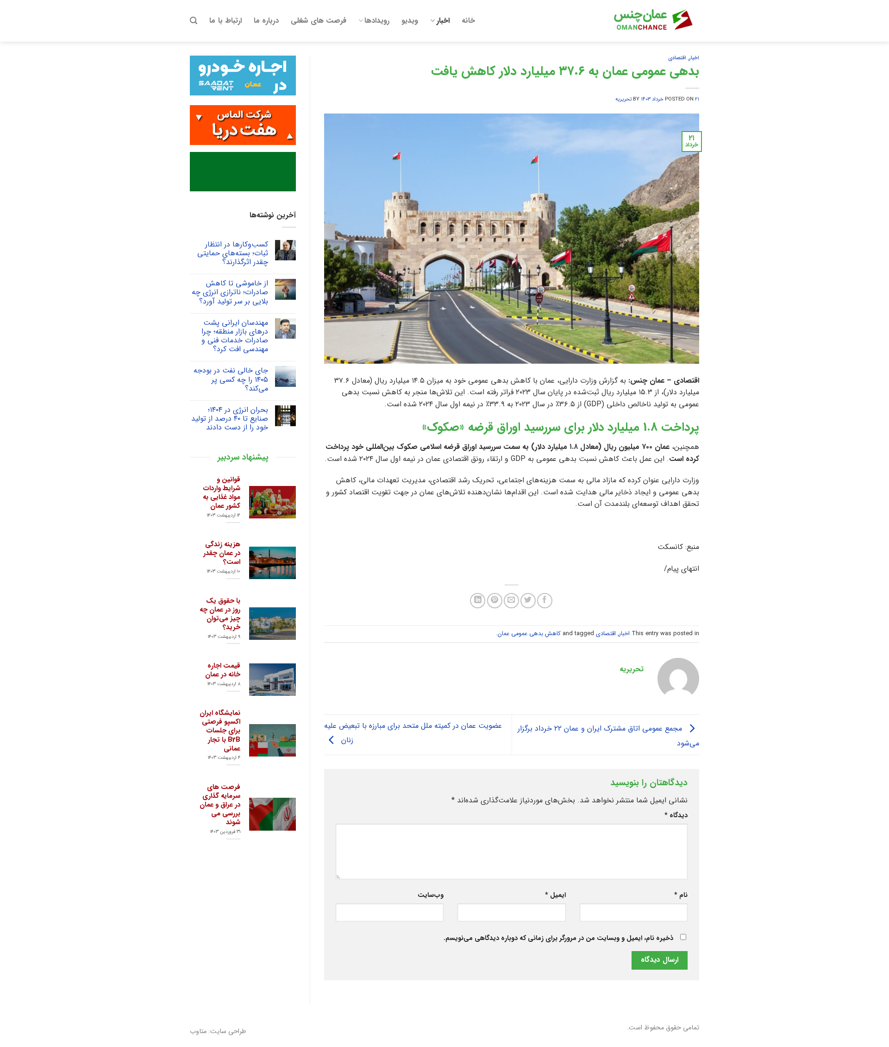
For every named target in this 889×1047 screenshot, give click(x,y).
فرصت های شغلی (318, 20)
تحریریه (623, 99)
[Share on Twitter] (528, 600)
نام (681, 895)
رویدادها (376, 20)
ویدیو (409, 20)
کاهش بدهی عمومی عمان (529, 633)
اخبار (443, 20)
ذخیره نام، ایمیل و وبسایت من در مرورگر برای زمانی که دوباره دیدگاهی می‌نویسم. (558, 938)
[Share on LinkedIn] (477, 600)
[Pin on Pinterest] (494, 600)
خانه (468, 20)
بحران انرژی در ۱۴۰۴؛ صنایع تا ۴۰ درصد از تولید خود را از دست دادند (229, 418)
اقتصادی (677, 58)
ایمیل (555, 895)
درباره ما (266, 20)
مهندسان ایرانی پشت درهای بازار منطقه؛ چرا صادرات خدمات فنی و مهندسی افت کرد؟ (234, 336)
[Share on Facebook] (544, 600)
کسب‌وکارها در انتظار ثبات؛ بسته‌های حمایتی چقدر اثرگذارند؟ (232, 253)
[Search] (193, 21)
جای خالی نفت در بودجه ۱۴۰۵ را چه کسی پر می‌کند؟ (231, 379)
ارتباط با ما (225, 20)
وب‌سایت (431, 895)
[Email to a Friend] (511, 600)
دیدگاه (676, 815)
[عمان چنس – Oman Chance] (653, 21)
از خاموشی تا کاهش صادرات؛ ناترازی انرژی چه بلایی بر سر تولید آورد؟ (230, 292)
